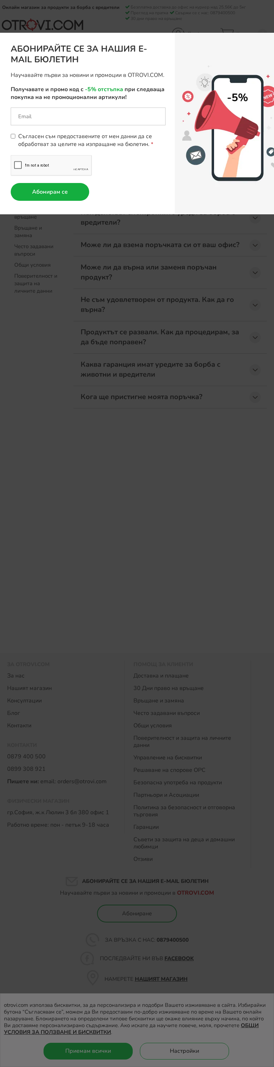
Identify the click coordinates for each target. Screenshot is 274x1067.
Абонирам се (50, 192)
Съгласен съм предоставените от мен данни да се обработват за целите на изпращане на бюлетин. (85, 140)
